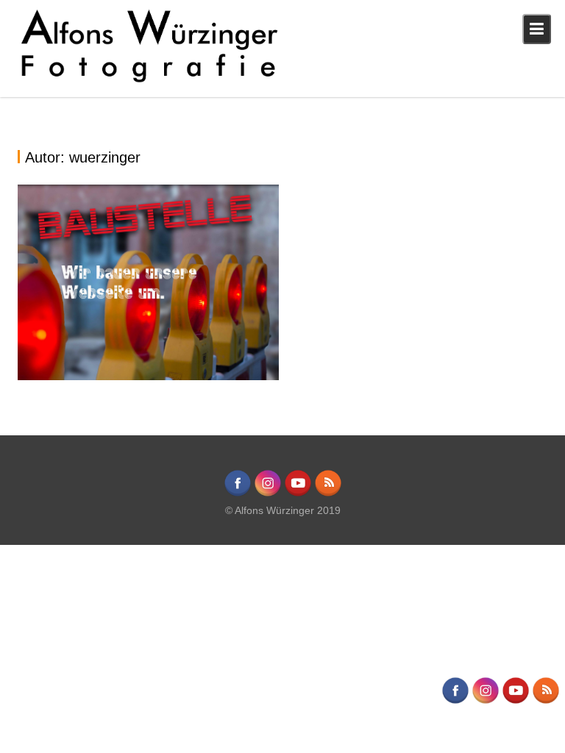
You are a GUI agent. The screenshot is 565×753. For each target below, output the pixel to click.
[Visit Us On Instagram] (267, 494)
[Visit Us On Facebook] (237, 494)
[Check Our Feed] (328, 494)
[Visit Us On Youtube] (297, 494)
